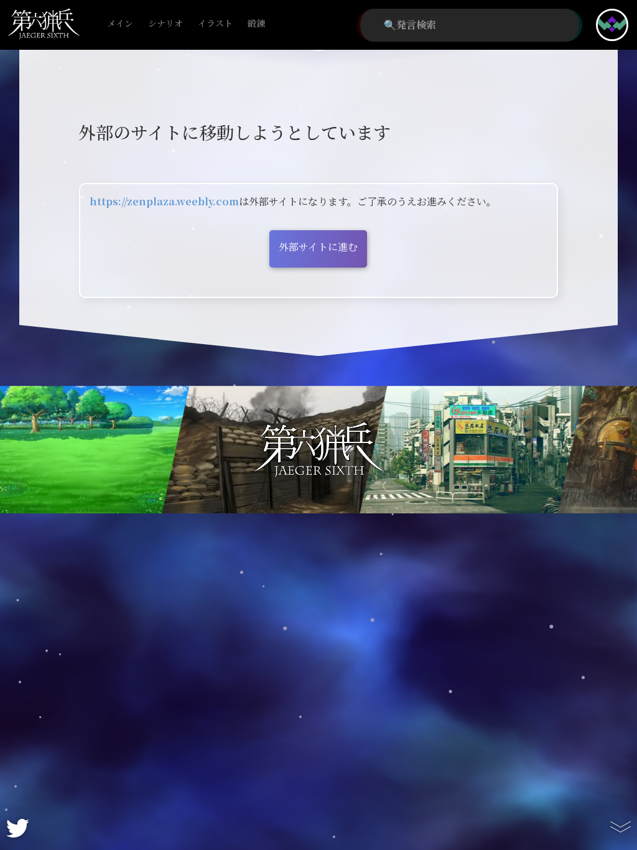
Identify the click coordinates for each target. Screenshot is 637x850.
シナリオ (165, 24)
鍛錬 (256, 24)
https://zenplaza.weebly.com (164, 202)
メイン (120, 24)
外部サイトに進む (318, 247)
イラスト (215, 24)
